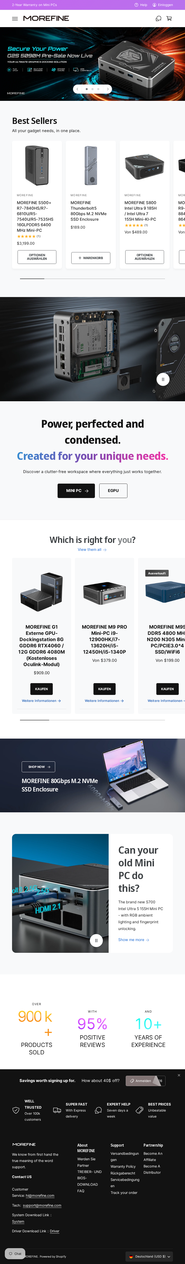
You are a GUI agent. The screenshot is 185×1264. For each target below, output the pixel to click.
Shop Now (36, 767)
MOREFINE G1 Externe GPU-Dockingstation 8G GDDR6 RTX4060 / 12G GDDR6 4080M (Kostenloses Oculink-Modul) (41, 645)
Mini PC (73, 490)
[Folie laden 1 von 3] (87, 89)
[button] (15, 18)
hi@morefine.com (40, 1195)
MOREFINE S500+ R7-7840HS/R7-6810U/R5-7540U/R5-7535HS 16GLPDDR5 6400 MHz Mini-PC (35, 216)
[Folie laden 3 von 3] (98, 89)
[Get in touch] (158, 18)
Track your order (124, 1193)
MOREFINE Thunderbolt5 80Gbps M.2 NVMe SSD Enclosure (88, 211)
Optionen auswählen (37, 257)
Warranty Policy (123, 1166)
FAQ (80, 1191)
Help (143, 5)
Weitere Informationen (39, 701)
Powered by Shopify (53, 1256)
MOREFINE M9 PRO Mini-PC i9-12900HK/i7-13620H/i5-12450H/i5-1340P (104, 639)
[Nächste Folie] (107, 89)
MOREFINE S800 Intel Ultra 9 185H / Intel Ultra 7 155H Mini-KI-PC (141, 211)
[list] (92, 1029)
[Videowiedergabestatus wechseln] (163, 379)
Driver (54, 1231)
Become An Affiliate (153, 1156)
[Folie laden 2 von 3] (92, 89)
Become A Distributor (152, 1169)
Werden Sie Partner (86, 1162)
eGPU (113, 490)
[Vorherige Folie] (77, 89)
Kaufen (41, 689)
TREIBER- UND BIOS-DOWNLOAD (89, 1178)
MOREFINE (31, 1256)
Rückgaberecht (123, 1173)
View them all (89, 549)
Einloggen (165, 5)
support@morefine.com (42, 1205)
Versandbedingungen (125, 1156)
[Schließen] (179, 1075)
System (18, 1221)
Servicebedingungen (125, 1183)
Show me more (131, 939)
